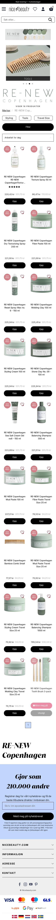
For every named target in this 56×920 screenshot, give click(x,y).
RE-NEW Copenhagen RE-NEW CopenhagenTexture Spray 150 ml (14, 179)
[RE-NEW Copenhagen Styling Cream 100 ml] (15, 348)
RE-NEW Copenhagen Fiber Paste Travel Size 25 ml (41, 499)
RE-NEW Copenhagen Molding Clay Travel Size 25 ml (14, 691)
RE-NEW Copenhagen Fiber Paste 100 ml (41, 242)
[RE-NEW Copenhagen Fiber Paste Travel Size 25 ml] (41, 476)
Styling (9, 117)
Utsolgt (41, 713)
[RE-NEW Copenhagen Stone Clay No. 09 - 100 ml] (41, 348)
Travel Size (43, 117)
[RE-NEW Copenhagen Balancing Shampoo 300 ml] (41, 412)
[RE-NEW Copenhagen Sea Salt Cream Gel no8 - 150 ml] (14, 412)
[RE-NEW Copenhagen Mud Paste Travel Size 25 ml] (41, 540)
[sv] (41, 916)
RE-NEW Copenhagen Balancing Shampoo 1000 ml (41, 627)
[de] (22, 916)
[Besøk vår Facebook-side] (19, 885)
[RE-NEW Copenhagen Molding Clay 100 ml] (41, 284)
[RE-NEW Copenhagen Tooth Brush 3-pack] (41, 669)
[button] (28, 137)
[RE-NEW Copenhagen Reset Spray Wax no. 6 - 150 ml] (15, 284)
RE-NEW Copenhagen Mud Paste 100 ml (14, 498)
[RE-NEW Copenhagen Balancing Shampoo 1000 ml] (41, 604)
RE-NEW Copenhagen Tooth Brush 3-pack (41, 690)
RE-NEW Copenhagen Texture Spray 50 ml (41, 178)
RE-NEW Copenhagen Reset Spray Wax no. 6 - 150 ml (14, 307)
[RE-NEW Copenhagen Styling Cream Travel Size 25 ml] (14, 604)
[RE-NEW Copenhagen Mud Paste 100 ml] (14, 476)
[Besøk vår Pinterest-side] (36, 885)
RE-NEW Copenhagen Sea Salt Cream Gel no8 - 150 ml (14, 435)
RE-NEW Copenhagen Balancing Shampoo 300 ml (41, 435)
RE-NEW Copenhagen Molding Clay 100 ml (41, 306)
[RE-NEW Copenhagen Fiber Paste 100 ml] (41, 220)
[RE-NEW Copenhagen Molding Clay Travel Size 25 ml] (14, 668)
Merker (6, 110)
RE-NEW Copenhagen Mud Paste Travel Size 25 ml (41, 563)
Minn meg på (41, 705)
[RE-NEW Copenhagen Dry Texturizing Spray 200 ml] (14, 220)
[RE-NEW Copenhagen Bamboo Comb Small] (15, 541)
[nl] (28, 916)
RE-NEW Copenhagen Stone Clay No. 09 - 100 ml (41, 371)
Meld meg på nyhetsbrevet (28, 816)
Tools (25, 117)
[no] (35, 916)
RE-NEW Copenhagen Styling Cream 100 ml (14, 370)
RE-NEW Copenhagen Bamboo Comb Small (14, 562)
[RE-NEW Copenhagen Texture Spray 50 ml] (41, 157)
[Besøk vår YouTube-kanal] (30, 885)
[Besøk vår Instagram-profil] (25, 885)
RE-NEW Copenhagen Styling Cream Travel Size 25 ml (14, 627)
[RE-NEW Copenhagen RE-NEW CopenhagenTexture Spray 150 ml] (14, 156)
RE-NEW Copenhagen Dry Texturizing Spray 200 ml (14, 243)
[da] (15, 916)
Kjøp (15, 201)
